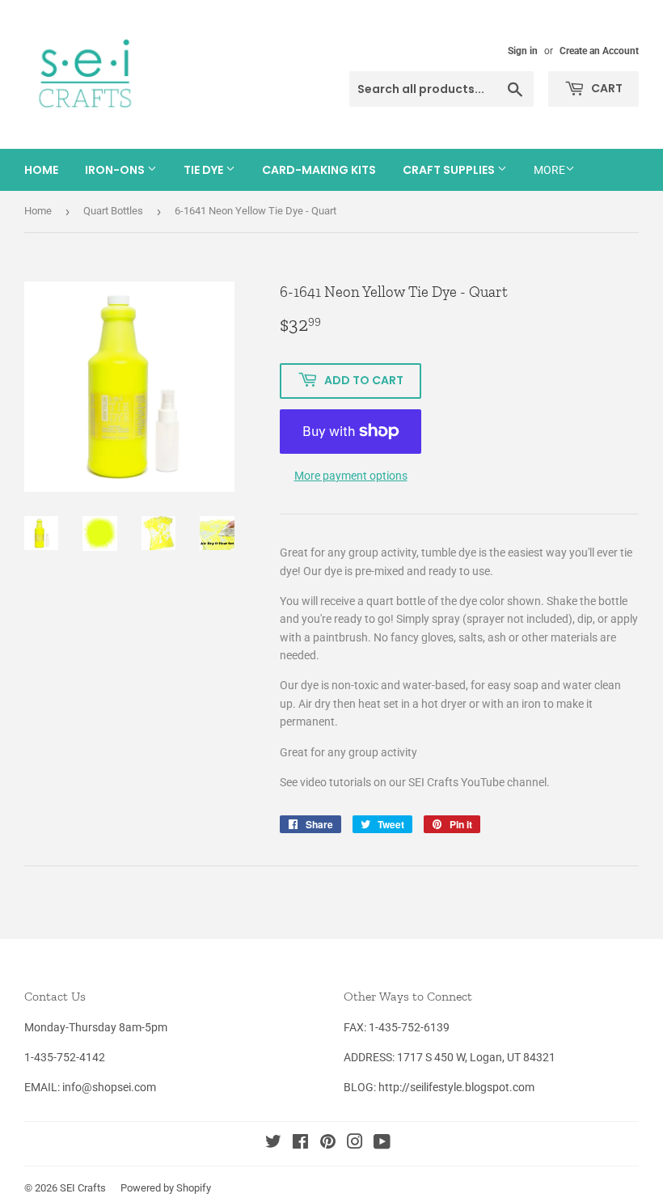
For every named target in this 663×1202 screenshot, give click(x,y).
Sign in (523, 51)
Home (41, 170)
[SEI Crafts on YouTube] (382, 1143)
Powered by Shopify (165, 1188)
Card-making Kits (319, 170)
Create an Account (599, 51)
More (549, 169)
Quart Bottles (113, 211)
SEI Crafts (83, 1188)
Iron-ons (116, 170)
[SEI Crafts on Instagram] (355, 1143)
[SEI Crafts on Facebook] (300, 1143)
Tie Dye (205, 170)
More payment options (351, 475)
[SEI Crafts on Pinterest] (327, 1143)
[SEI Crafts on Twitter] (273, 1143)
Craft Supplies (450, 170)
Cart (606, 88)
